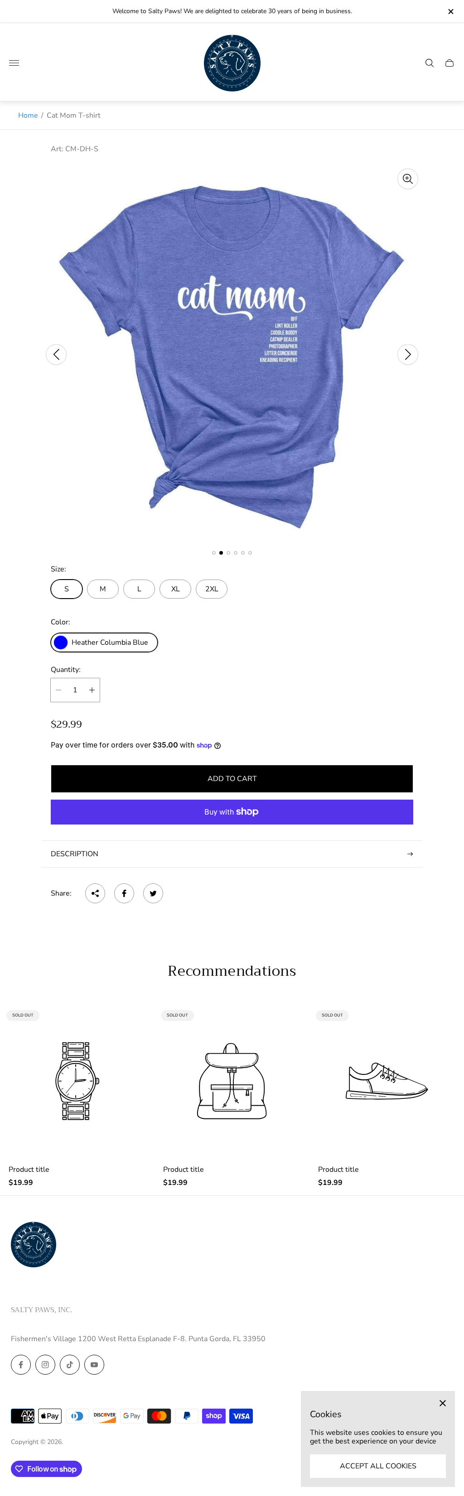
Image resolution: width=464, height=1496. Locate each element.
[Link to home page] (33, 1245)
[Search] (430, 63)
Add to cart (232, 779)
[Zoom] (408, 179)
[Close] (443, 1403)
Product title (29, 1169)
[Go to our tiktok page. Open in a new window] (70, 1365)
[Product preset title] (77, 1081)
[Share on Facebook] (124, 893)
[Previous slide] (56, 354)
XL (175, 589)
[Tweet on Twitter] (153, 893)
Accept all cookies (378, 1466)
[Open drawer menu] (14, 63)
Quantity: (66, 670)
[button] (214, 553)
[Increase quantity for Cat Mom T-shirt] (92, 690)
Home (28, 115)
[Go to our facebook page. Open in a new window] (21, 1365)
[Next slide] (408, 354)
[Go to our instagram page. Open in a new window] (45, 1365)
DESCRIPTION (74, 854)
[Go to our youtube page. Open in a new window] (94, 1365)
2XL (211, 589)
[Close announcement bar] (450, 11)
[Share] (95, 893)
